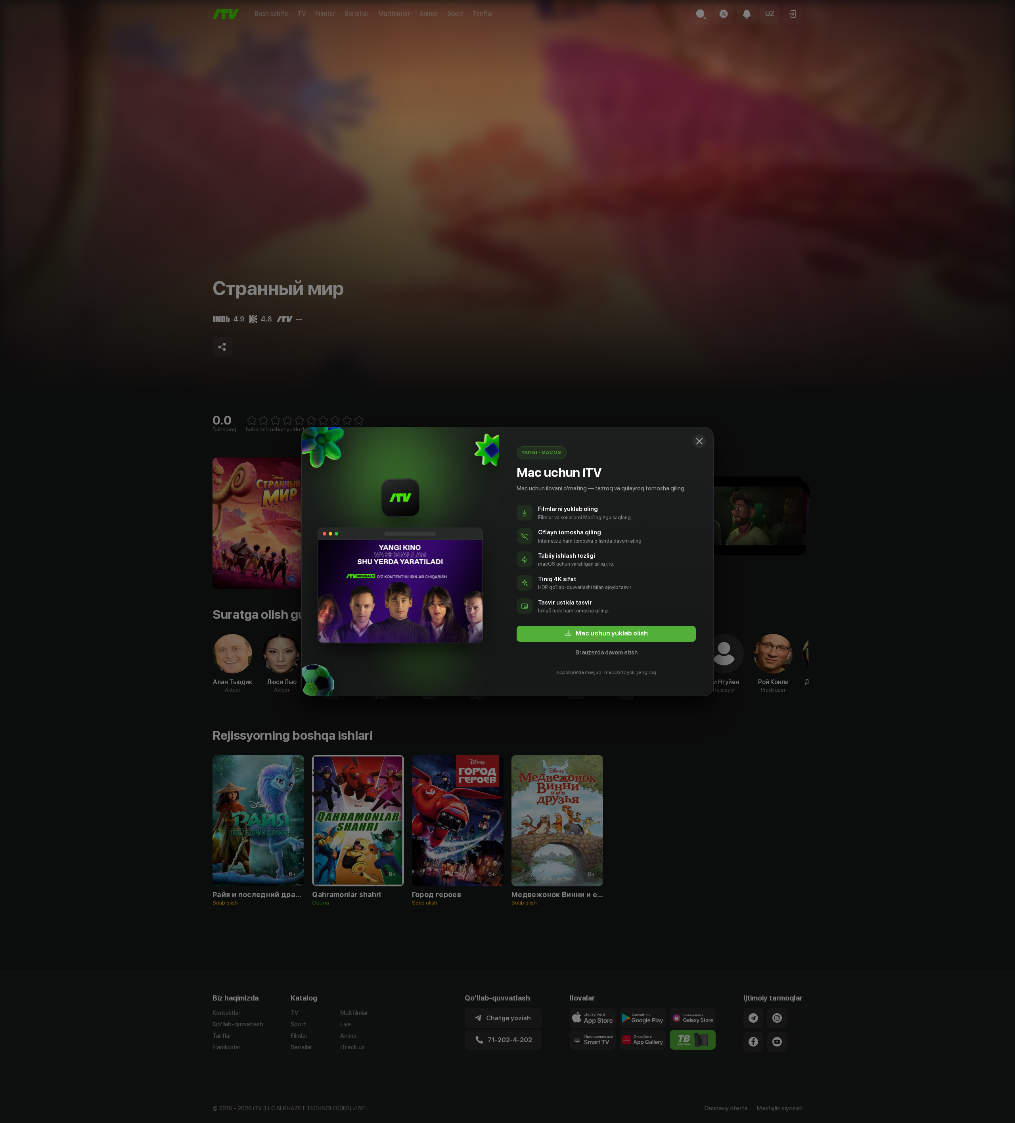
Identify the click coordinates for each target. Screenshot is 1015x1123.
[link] (606, 634)
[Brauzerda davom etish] (699, 441)
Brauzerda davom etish (606, 652)
